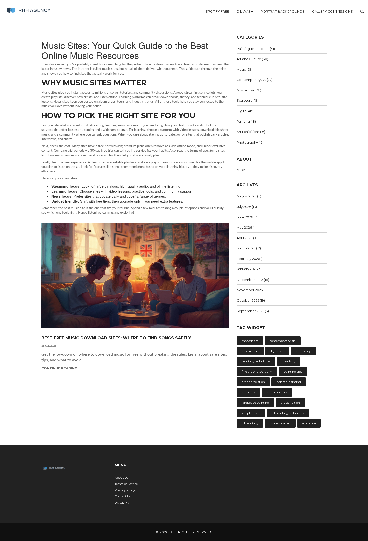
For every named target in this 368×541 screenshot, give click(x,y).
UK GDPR (122, 502)
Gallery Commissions (332, 11)
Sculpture (247, 100)
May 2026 (247, 227)
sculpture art (251, 413)
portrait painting (288, 382)
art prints (248, 392)
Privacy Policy (125, 490)
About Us (121, 477)
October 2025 (251, 300)
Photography (250, 142)
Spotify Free (217, 11)
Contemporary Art (254, 80)
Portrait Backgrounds (283, 11)
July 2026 (247, 207)
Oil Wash (244, 11)
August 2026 (249, 196)
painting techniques (256, 361)
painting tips (293, 371)
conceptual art (280, 423)
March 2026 (249, 248)
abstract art (250, 351)
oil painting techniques (288, 413)
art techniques (277, 392)
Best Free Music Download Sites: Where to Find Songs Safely (116, 338)
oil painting (250, 423)
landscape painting (255, 402)
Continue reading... (60, 368)
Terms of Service (126, 484)
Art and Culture (252, 59)
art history (303, 351)
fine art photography (257, 371)
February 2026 (251, 259)
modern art (250, 341)
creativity (288, 361)
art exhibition (290, 402)
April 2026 (247, 238)
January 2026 (249, 269)
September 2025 (253, 311)
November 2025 (252, 290)
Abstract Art (249, 90)
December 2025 (253, 280)
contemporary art (283, 341)
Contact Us (123, 496)
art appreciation (253, 382)
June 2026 (248, 217)
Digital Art (248, 111)
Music (244, 69)
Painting (246, 121)
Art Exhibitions (251, 132)
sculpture (309, 423)
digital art (277, 351)
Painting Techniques (256, 49)
